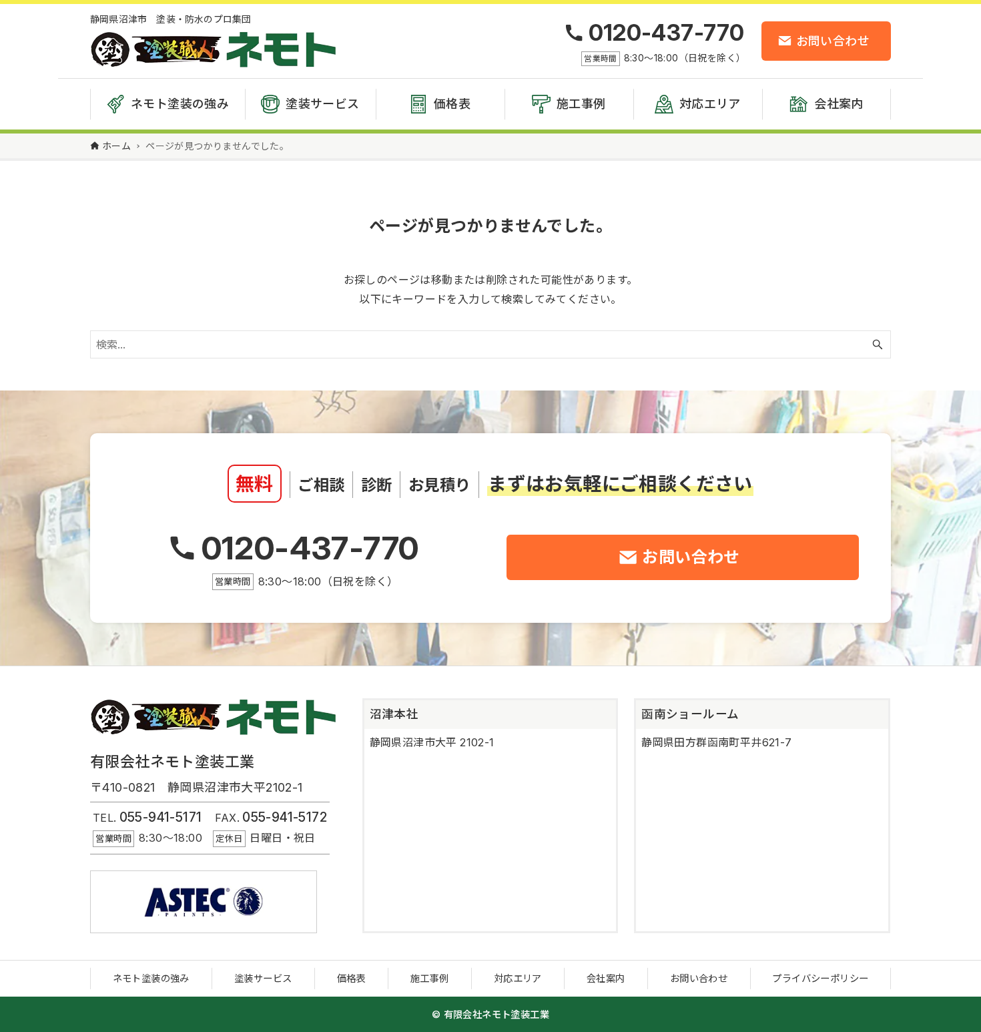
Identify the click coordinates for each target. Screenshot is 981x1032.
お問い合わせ (698, 978)
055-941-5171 (160, 817)
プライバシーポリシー (820, 978)
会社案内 (606, 978)
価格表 (351, 978)
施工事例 (429, 978)
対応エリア (518, 978)
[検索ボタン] (877, 344)
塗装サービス (263, 978)
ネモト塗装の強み (151, 978)
